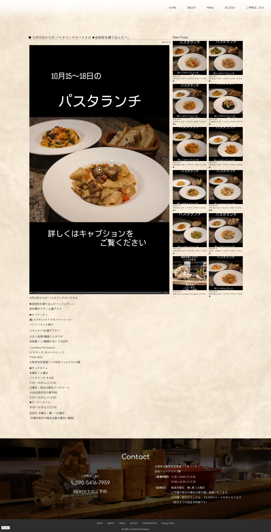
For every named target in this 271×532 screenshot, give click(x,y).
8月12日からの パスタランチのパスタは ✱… (225, 78)
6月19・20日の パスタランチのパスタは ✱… (225, 251)
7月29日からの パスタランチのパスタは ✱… (225, 121)
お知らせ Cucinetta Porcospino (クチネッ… (189, 294)
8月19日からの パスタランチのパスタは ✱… (189, 78)
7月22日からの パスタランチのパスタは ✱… (189, 164)
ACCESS (230, 7)
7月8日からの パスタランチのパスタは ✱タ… (189, 207)
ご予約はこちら (255, 7)
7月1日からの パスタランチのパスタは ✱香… (225, 207)
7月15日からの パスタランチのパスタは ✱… (225, 164)
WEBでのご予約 (92, 491)
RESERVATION (150, 523)
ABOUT (191, 7)
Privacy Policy (167, 523)
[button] (99, 169)
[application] (99, 169)
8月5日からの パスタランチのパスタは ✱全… (189, 121)
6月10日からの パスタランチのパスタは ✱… (225, 294)
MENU (210, 7)
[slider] (98, 292)
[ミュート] (165, 292)
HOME (172, 7)
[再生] (31, 292)
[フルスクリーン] (167, 292)
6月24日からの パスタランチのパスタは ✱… (190, 251)
